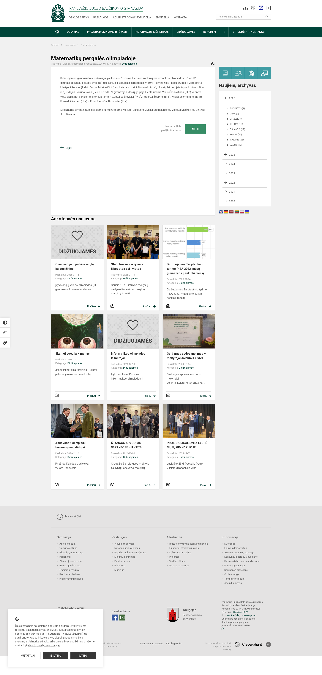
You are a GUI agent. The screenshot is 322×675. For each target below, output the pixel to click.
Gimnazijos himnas (69, 565)
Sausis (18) (236, 145)
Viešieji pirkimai (177, 561)
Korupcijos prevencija (236, 570)
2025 (232, 154)
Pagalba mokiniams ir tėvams (130, 552)
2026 (232, 98)
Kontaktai (180, 17)
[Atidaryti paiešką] (267, 16)
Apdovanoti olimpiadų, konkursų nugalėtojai (70, 445)
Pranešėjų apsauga (234, 565)
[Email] (122, 617)
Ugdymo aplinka (68, 548)
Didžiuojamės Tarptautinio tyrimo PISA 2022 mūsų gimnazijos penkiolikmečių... (186, 269)
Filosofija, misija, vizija (71, 552)
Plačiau (91, 306)
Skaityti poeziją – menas (72, 353)
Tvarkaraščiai (72, 516)
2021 (232, 192)
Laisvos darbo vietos (235, 548)
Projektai (174, 556)
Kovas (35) (236, 134)
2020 (232, 201)
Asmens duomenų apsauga (239, 552)
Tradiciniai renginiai (69, 570)
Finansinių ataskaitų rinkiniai (184, 548)
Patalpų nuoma (122, 561)
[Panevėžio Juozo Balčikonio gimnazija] (58, 13)
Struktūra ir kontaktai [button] (249, 31)
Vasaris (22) (237, 139)
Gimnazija (162, 17)
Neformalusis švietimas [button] (152, 31)
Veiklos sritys (79, 17)
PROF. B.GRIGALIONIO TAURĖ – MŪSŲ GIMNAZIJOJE (188, 445)
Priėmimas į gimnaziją (71, 578)
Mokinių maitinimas (124, 556)
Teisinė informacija (234, 578)
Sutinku (83, 655)
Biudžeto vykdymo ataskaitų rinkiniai (188, 543)
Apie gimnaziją (67, 543)
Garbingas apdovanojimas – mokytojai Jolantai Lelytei (186, 356)
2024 (232, 164)
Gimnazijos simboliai (70, 561)
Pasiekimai (65, 556)
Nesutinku (55, 655)
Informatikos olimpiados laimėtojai (128, 356)
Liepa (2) (234, 113)
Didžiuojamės (88, 45)
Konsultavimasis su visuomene (241, 556)
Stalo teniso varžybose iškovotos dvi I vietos (127, 267)
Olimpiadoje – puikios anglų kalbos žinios (74, 267)
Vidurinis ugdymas (124, 543)
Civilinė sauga (231, 574)
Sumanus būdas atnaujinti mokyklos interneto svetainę (218, 646)
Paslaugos (100, 17)
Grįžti (69, 148)
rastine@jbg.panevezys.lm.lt (242, 615)
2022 (232, 182)
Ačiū (195, 129)
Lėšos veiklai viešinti (180, 552)
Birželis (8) (236, 119)
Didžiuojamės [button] (186, 31)
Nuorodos (229, 543)
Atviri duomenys (233, 583)
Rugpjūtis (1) (237, 108)
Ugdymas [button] (73, 31)
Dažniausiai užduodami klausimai (242, 561)
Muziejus (119, 570)
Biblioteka (119, 565)
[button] (245, 8)
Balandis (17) (237, 129)
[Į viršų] (268, 644)
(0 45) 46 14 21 (240, 612)
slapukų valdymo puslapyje (44, 645)
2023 (232, 173)
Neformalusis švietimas (127, 548)
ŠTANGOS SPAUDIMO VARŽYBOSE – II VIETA (126, 445)
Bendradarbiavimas (69, 574)
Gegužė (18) (236, 124)
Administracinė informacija (132, 17)
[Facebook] (115, 617)
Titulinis (55, 45)
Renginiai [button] (209, 31)
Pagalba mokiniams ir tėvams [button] (107, 31)
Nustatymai (28, 655)
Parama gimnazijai (179, 565)
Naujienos (70, 45)
